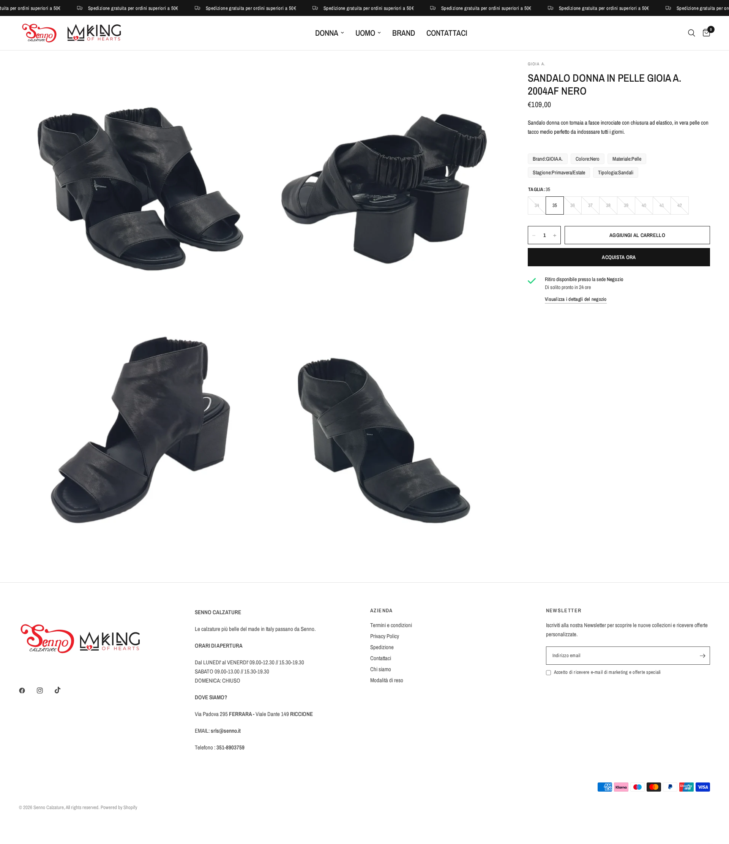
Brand (403, 32)
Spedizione (382, 647)
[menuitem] (329, 33)
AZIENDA (381, 610)
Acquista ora (619, 257)
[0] (704, 33)
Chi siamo (380, 669)
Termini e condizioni (391, 625)
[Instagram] (45, 690)
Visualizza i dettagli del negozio (576, 299)
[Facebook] (27, 690)
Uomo (365, 32)
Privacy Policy (384, 636)
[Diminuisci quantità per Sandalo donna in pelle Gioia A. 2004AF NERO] (534, 235)
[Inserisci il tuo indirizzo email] (702, 655)
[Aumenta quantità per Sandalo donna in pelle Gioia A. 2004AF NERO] (554, 235)
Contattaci (446, 32)
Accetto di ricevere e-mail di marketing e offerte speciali (607, 672)
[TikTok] (63, 690)
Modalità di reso (386, 680)
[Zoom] (245, 77)
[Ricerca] (691, 33)
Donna (326, 32)
